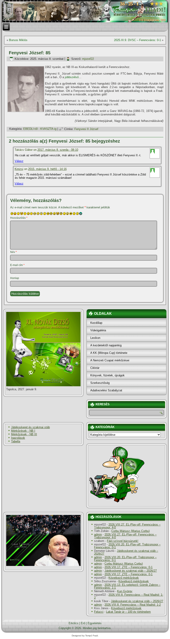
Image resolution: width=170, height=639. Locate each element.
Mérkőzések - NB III (24, 434)
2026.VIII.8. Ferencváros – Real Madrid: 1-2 (128, 596)
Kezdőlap (96, 322)
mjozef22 (88, 58)
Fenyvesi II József (86, 129)
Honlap (14, 278)
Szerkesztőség (100, 383)
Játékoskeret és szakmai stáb (30, 427)
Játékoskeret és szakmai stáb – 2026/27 (126, 552)
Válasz (19, 161)
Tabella (15, 441)
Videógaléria (98, 330)
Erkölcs (73, 623)
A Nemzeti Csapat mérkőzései (109, 360)
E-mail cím (17, 265)
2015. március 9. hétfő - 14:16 (47, 169)
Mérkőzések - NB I (23, 430)
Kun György (124, 591)
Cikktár (94, 367)
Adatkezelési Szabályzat (106, 390)
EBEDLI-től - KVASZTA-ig (39, 129)
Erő (83, 623)
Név (13, 252)
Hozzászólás (18, 217)
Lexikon (95, 337)
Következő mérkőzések (123, 577)
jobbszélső (72, 77)
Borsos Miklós (18, 40)
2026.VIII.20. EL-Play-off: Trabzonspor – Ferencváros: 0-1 (127, 546)
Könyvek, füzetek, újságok (107, 375)
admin (98, 534)
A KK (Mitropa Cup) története (108, 352)
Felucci (98, 611)
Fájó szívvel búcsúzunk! (122, 541)
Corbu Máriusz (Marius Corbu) (130, 531)
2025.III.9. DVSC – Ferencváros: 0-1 (137, 40)
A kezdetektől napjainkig (106, 345)
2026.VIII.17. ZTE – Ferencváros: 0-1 (128, 567)
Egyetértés (95, 623)
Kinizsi (19, 169)
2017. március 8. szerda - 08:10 (57, 149)
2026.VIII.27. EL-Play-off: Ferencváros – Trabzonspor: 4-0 (127, 526)
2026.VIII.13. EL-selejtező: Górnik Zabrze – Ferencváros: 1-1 (127, 586)
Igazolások (18, 437)
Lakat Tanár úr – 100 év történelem (128, 611)
